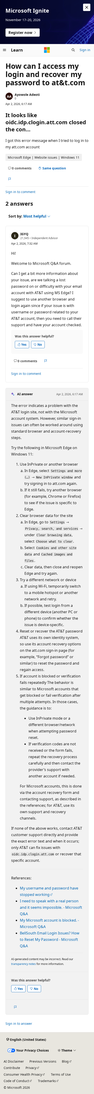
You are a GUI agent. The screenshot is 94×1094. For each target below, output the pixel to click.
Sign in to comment (20, 192)
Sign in (85, 50)
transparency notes (23, 964)
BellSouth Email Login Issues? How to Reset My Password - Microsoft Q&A (49, 939)
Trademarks (47, 1081)
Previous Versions (42, 1061)
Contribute (12, 1068)
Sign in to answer (18, 1023)
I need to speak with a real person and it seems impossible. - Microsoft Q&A (51, 907)
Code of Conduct (16, 1081)
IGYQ (24, 234)
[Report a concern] (9, 179)
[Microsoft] (47, 50)
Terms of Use (61, 1074)
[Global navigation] (4, 50)
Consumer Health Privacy (23, 1074)
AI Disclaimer (14, 1061)
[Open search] (73, 50)
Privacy (31, 1068)
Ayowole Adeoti (27, 94)
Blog (65, 1061)
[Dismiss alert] (86, 7)
